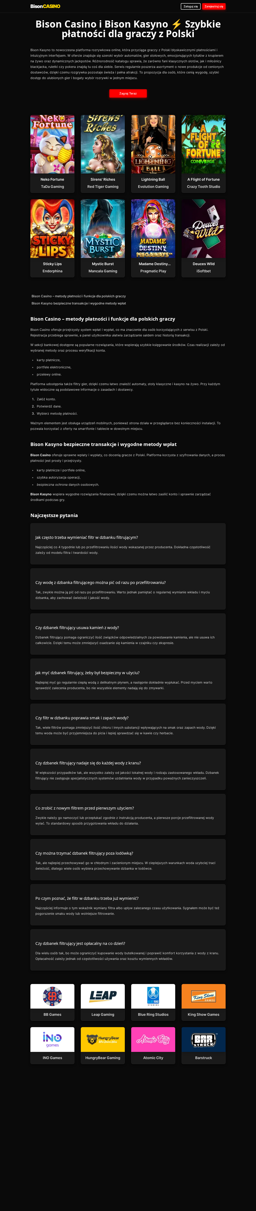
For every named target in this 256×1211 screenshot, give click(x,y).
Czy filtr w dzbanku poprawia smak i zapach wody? (82, 717)
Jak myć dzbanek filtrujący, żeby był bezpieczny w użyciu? (87, 672)
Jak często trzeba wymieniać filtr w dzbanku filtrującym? (86, 537)
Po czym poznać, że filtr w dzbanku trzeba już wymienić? (87, 898)
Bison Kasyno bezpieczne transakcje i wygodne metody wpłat (79, 303)
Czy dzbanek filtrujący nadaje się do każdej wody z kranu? (88, 763)
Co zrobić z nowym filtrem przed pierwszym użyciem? (84, 808)
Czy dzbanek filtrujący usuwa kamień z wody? (77, 627)
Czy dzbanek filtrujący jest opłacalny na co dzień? (80, 943)
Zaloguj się (191, 6)
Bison (45, 6)
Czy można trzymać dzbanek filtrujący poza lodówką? (84, 853)
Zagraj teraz (128, 93)
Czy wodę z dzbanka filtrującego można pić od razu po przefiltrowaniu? (100, 582)
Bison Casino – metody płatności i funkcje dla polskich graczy (79, 296)
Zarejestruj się (214, 6)
